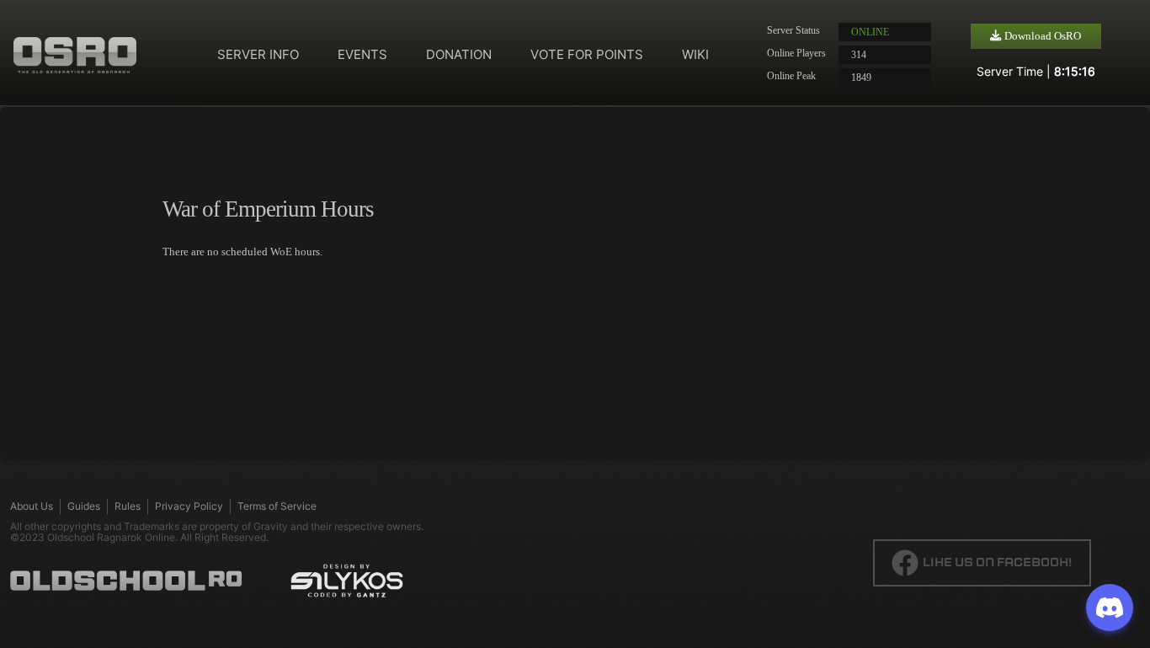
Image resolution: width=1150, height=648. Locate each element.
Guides (83, 506)
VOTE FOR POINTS (586, 54)
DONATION (459, 54)
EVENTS (362, 54)
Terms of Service (277, 506)
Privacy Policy (189, 506)
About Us (31, 506)
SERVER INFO (258, 54)
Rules (127, 506)
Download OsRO (1041, 35)
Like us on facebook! (998, 562)
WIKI (695, 54)
